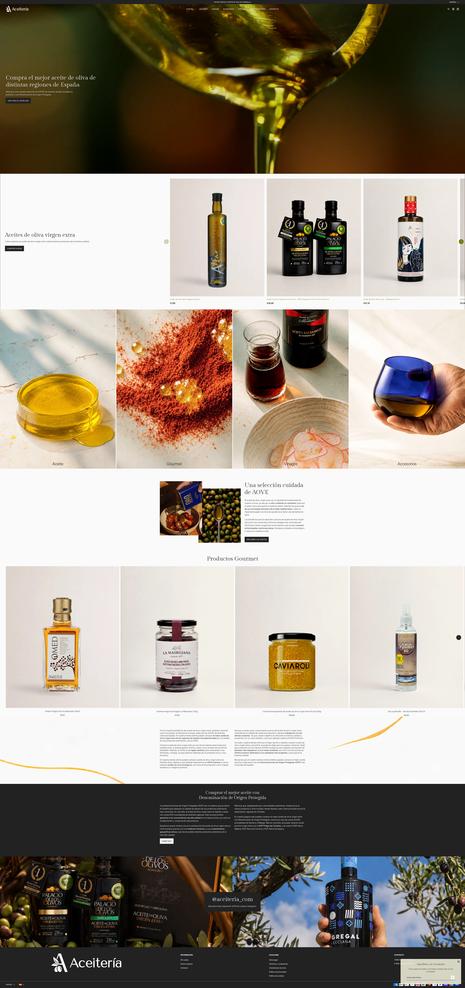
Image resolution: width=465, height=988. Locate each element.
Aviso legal (273, 960)
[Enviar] (453, 977)
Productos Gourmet (232, 558)
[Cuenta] (453, 9)
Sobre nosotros (187, 964)
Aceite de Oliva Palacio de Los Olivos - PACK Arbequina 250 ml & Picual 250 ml (298, 299)
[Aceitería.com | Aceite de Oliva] (17, 9)
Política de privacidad (277, 972)
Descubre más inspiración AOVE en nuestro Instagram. (232, 906)
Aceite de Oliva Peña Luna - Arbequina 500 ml (381, 299)
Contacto (184, 968)
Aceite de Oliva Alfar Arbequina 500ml (185, 299)
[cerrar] (458, 961)
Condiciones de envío (277, 968)
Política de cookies (276, 976)
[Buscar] (448, 9)
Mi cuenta (184, 960)
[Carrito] (458, 9)
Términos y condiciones (278, 964)
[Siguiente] (461, 241)
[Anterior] (166, 241)
